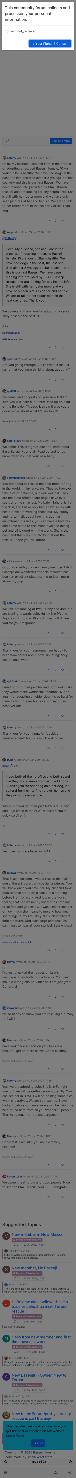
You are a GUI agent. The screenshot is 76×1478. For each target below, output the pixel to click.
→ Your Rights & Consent (50, 44)
